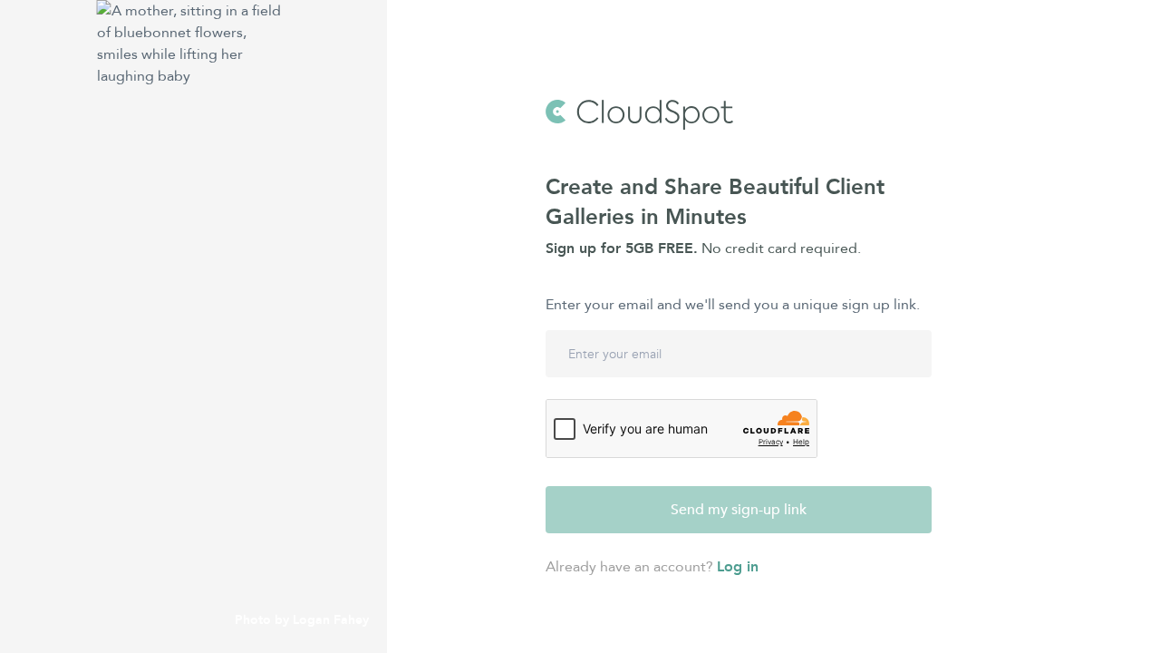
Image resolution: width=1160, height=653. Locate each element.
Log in (738, 567)
